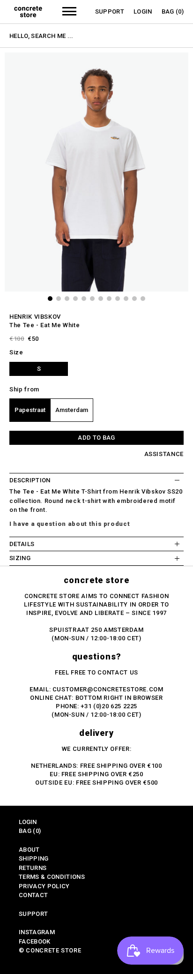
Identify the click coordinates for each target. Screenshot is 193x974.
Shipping (34, 858)
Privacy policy (44, 886)
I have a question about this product (69, 523)
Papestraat (30, 409)
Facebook (35, 941)
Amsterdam (71, 409)
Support (109, 11)
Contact (33, 895)
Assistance (164, 453)
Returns (32, 867)
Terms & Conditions (52, 876)
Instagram (37, 932)
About (29, 849)
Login (143, 11)
